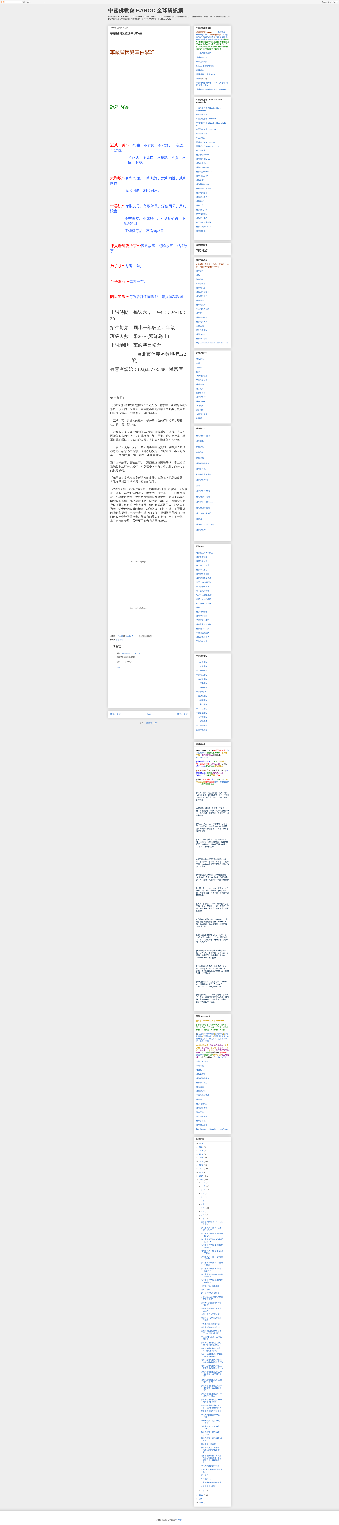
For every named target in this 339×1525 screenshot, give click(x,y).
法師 (198, 372)
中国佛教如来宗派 (203, 222)
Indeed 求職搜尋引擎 (205, 66)
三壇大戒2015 (202, 1061)
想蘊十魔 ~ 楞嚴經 (208, 1444)
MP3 (202, 692)
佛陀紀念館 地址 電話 (205, 524)
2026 (201, 1143)
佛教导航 (200, 180)
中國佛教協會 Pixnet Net (206, 129)
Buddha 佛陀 (219, 1057)
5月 (203, 1208)
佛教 (198, 275)
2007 (201, 1499)
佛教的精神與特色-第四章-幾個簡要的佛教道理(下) (212, 1361)
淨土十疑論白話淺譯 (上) (211, 1327)
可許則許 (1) (206, 1479)
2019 (201, 1151)
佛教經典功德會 (202, 637)
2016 (201, 1154)
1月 (203, 1491)
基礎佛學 (200, 384)
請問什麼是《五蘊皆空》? (211, 1314)
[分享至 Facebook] (147, 636)
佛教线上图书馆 (202, 197)
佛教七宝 (200, 205)
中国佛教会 (201, 138)
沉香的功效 (209, 1034)
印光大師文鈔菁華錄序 (210, 1466)
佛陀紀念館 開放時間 (204, 502)
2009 (201, 1179)
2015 (201, 1158)
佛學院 (199, 313)
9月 (203, 1193)
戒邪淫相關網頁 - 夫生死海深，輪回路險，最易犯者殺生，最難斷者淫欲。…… (211, 1459)
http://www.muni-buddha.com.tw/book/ (212, 343)
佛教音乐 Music (202, 155)
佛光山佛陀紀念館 (203, 513)
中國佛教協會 (201, 114)
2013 (201, 1165)
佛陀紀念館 (201, 397)
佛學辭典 (200, 441)
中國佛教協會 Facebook (206, 119)
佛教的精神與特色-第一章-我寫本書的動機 (212, 1400)
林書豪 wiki (200, 1070)
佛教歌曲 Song (202, 163)
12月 (203, 1183)
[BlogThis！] (142, 636)
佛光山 (199, 519)
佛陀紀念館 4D (202, 480)
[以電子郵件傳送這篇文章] (140, 636)
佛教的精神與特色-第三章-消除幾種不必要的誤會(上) (212, 1388)
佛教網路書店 (201, 322)
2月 (203, 1219)
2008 (201, 1495)
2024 (201, 1147)
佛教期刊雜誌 (201, 317)
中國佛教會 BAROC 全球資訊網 (145, 10)
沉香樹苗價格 (219, 1036)
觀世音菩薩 (201, 393)
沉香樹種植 (208, 1036)
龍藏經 (199, 418)
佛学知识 (200, 201)
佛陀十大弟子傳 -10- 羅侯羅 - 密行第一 (211, 1229)
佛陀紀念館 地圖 (203, 497)
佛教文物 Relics (202, 167)
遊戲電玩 (200, 359)
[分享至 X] (145, 636)
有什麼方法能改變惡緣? (210, 1293)
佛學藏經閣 (201, 305)
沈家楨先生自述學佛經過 (211, 1482)
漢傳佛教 (200, 279)
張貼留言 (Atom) (152, 723)
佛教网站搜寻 (201, 193)
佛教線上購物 (201, 338)
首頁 (149, 714)
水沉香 (200, 1034)
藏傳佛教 (200, 458)
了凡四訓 (225, 35)
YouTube (204, 595)
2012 (201, 1169)
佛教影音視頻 (201, 296)
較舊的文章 (182, 714)
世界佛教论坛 (201, 214)
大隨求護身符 (201, 414)
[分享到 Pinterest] (150, 636)
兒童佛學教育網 (202, 309)
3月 (203, 1215)
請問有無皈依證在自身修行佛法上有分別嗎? (211, 1332)
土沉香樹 (212, 1039)
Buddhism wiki (202, 757)
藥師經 (199, 37)
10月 (203, 1190)
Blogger (179, 1520)
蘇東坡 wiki (200, 401)
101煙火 (199, 406)
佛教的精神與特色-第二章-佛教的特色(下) (212, 1381)
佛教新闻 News (202, 184)
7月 (203, 1201)
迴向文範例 (205, 1290)
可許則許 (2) (206, 1475)
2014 (201, 1161)
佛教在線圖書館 (208, 37)
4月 (203, 1211)
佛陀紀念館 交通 (203, 436)
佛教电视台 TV (202, 176)
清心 (198, 485)
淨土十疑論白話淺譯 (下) (211, 1324)
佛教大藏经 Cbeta (203, 227)
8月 (203, 1197)
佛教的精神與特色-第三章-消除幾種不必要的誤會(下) (212, 1374)
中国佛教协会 (201, 133)
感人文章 (200, 389)
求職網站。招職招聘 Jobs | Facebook (211, 89)
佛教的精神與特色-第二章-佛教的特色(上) (212, 1395)
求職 (198, 78)
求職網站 (200, 70)
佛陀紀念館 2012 (203, 491)
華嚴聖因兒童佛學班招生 (211, 1411)
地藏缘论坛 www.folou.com (207, 146)
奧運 (198, 363)
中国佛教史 (201, 150)
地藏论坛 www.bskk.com (206, 142)
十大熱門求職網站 (203, 53)
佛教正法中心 (201, 218)
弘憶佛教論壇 (201, 376)
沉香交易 (219, 1034)
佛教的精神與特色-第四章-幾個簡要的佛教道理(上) (212, 1367)
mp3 (204, 582)
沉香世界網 (204, 1041)
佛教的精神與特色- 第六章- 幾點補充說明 (211, 1349)
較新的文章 (115, 714)
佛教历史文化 (201, 210)
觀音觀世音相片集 (203, 474)
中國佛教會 (201, 284)
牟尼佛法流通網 (202, 633)
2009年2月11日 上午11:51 (131, 653)
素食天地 (200, 326)
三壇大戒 (200, 1066)
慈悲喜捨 (119, 640)
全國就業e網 (201, 62)
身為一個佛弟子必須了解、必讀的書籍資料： (211, 1406)
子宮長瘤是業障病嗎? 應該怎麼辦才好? (212, 1298)
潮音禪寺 (200, 1055)
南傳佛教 (200, 452)
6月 (203, 1204)
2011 (201, 1172)
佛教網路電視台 (202, 292)
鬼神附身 (200, 410)
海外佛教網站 (201, 330)
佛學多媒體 (220, 37)
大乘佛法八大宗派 (208, 1486)
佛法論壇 (200, 300)
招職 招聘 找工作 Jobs (205, 74)
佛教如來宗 (201, 288)
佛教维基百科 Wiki (203, 188)
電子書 (199, 367)
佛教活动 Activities (203, 172)
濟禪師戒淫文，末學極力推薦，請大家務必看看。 (211, 1449)
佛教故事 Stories (203, 159)
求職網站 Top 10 (203, 57)
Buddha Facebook (204, 603)
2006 (201, 1502)
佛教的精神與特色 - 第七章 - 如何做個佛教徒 (211, 1344)
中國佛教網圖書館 (215, 39)
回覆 (118, 668)
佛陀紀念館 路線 (203, 508)
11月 (203, 1186)
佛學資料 (200, 271)
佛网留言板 (201, 231)
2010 (201, 1176)
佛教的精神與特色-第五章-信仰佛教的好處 (212, 1355)
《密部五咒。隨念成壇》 (211, 1286)
